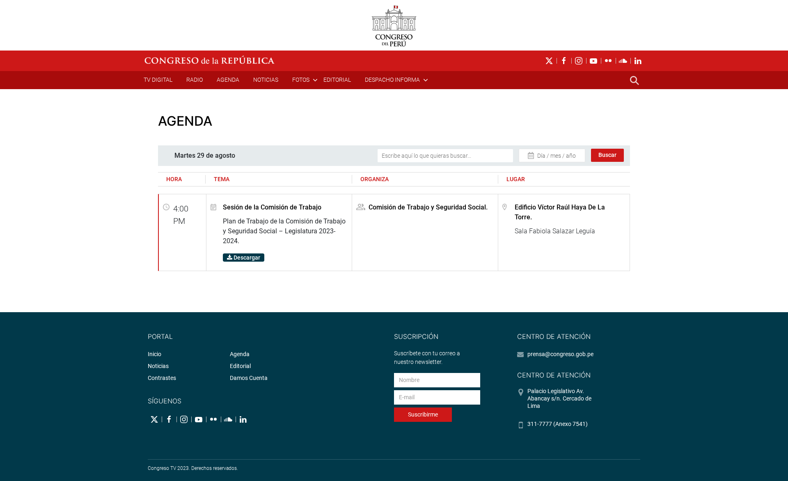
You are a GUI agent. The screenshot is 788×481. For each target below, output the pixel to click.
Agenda (228, 79)
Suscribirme (423, 414)
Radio (194, 79)
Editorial (337, 79)
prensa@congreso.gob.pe (560, 354)
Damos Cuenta (249, 378)
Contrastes (162, 378)
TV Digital (158, 79)
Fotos (300, 79)
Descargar (246, 257)
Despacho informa (392, 79)
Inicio (154, 354)
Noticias (265, 79)
